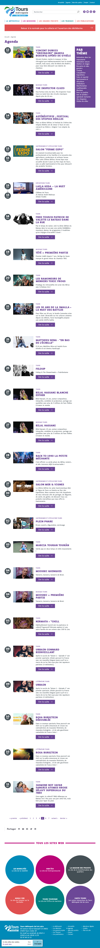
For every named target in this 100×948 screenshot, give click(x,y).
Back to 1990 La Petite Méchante (51, 457)
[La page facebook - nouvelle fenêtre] (84, 11)
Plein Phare (44, 521)
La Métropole (13, 21)
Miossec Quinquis (49, 571)
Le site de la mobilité (20, 870)
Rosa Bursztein (47, 752)
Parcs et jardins (82, 92)
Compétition (80, 73)
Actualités (61, 2)
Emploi (86, 2)
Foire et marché (82, 77)
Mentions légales (88, 926)
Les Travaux (68, 21)
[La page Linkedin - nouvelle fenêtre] (91, 11)
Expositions (80, 75)
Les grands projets (48, 21)
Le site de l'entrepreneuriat (50, 870)
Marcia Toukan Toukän (52, 545)
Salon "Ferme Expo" (49, 149)
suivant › (54, 818)
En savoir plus (7, 944)
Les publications (85, 21)
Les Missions (29, 21)
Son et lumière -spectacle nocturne (83, 96)
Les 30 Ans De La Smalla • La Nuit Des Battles (53, 308)
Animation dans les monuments (83, 58)
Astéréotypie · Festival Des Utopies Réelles (52, 117)
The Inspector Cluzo (50, 88)
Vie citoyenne (81, 99)
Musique (79, 90)
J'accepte (37, 944)
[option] (20, 870)
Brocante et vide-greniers (82, 67)
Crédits (85, 928)
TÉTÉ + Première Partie (52, 252)
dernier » (63, 818)
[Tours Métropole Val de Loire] (16, 12)
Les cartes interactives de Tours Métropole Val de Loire (80, 900)
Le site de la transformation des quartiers (80, 870)
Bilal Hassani (46, 425)
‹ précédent (23, 818)
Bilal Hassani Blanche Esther (52, 394)
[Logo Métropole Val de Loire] (12, 931)
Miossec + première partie (50, 596)
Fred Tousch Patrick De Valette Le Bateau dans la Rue (52, 220)
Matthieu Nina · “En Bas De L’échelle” (53, 341)
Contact (92, 2)
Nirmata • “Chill (47, 621)
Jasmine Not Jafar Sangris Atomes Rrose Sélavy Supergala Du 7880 (51, 789)
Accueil (7, 37)
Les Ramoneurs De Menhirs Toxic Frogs (51, 280)
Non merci (29, 943)
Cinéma (79, 70)
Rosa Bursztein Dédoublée (47, 718)
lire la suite (43, 72)
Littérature (80, 84)
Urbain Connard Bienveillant (47, 651)
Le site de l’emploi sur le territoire (20, 900)
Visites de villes (82, 101)
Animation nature (83, 62)
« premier (13, 818)
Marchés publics (77, 2)
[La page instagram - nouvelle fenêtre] (94, 11)
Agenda (68, 2)
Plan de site (87, 930)
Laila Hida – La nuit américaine (50, 187)
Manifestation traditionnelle (81, 87)
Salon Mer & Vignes (50, 484)
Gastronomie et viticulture (82, 80)
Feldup (40, 368)
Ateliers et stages (82, 64)
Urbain (41, 684)
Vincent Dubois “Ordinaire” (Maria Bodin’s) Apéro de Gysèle (53, 53)
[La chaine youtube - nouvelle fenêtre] (87, 11)
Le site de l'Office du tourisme (50, 900)
